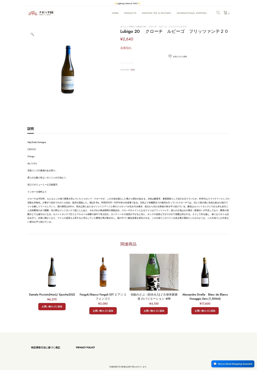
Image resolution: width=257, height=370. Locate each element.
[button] (32, 34)
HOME (115, 13)
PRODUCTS (130, 13)
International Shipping (192, 13)
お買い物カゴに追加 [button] (52, 306)
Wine (131, 26)
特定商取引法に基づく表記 (45, 347)
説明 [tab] (30, 128)
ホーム (123, 26)
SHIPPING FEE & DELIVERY (156, 13)
